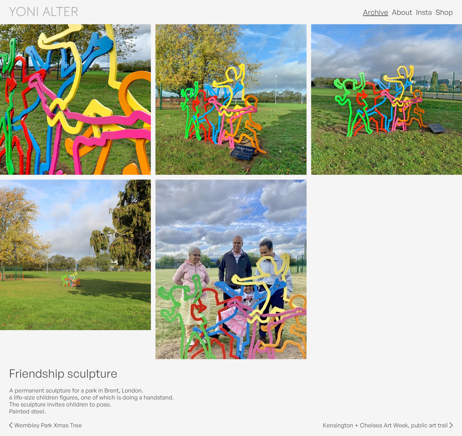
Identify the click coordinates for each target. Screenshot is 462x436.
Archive (375, 11)
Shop (444, 11)
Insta (424, 11)
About (402, 11)
